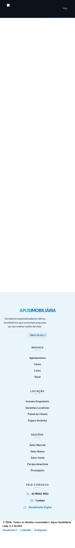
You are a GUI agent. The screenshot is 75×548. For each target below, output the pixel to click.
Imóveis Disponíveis (37, 401)
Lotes (37, 370)
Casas (37, 364)
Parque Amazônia (37, 464)
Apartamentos (37, 358)
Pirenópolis (37, 470)
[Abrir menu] (65, 9)
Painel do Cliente (37, 414)
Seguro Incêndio (37, 420)
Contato (40, 500)
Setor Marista (37, 445)
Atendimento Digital (40, 507)
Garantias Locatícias (37, 407)
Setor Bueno (37, 451)
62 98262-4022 (40, 493)
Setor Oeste (37, 457)
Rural (38, 377)
